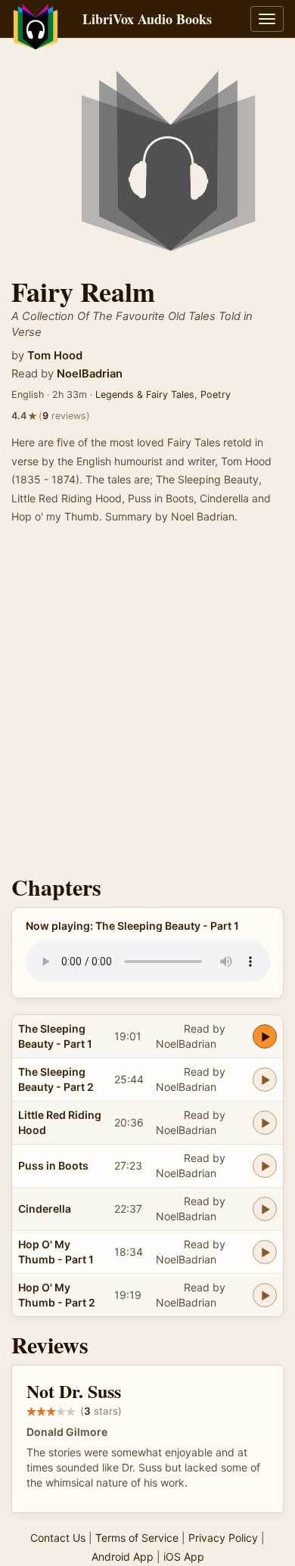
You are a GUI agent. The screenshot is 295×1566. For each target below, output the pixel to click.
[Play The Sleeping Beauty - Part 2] (265, 1079)
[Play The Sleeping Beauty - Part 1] (265, 1036)
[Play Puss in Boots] (265, 1166)
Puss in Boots (53, 1165)
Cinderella (44, 1208)
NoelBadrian (90, 374)
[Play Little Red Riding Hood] (265, 1123)
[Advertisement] (147, 704)
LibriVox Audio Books (147, 19)
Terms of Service (137, 1537)
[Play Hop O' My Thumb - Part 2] (265, 1295)
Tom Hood (54, 355)
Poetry (215, 394)
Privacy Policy (223, 1537)
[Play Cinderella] (265, 1209)
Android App (123, 1556)
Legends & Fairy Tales (144, 394)
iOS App (183, 1556)
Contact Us (57, 1537)
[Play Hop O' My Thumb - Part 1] (265, 1252)
